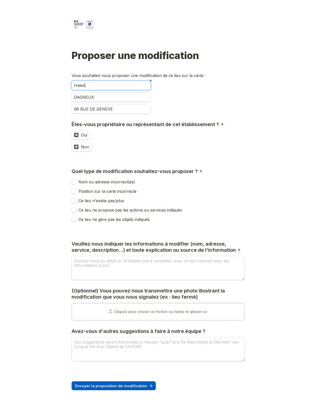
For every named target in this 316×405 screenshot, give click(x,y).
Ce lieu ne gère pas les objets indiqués (114, 219)
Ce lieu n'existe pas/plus (101, 200)
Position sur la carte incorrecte (108, 191)
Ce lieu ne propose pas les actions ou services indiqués (131, 210)
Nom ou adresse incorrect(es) (107, 182)
